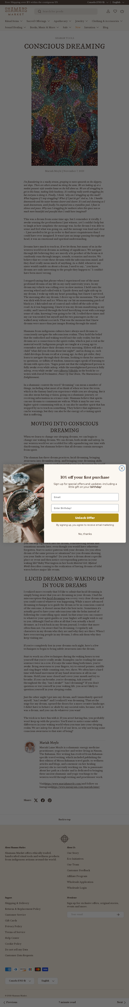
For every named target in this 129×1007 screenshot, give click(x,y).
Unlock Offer (85, 517)
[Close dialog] (122, 468)
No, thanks (85, 534)
